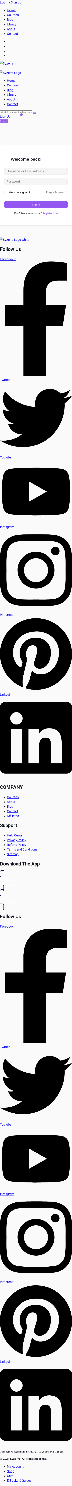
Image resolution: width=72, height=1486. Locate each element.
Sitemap (13, 854)
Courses (13, 15)
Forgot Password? (57, 192)
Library (11, 24)
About (11, 29)
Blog (10, 19)
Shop (10, 1471)
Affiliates (13, 816)
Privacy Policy (16, 840)
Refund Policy (16, 845)
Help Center (15, 835)
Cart (10, 1476)
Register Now (50, 213)
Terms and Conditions (22, 849)
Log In (4, 121)
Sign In (36, 204)
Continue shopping (33, 133)
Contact (12, 33)
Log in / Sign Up (10, 2)
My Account (15, 1466)
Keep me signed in (20, 192)
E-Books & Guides (19, 1480)
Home (11, 10)
